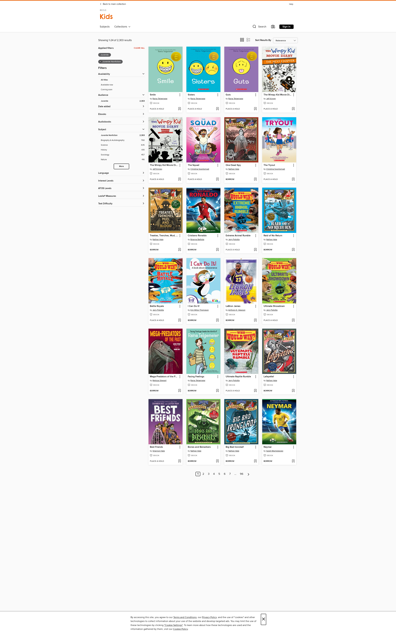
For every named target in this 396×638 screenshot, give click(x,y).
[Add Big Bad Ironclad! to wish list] (255, 461)
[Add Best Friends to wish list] (179, 461)
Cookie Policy (180, 629)
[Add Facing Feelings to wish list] (217, 391)
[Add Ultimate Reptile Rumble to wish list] (255, 391)
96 (241, 474)
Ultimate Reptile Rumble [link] (238, 376)
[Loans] (273, 27)
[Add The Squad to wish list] (217, 179)
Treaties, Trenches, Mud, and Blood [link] (164, 235)
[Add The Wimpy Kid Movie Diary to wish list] (179, 179)
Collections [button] (121, 26)
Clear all (139, 48)
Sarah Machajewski (274, 451)
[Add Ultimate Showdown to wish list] (293, 320)
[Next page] (248, 474)
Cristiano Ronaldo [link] (197, 235)
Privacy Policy (209, 617)
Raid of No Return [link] (273, 235)
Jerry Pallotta (234, 239)
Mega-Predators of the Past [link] (164, 376)
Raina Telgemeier (160, 98)
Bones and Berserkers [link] (199, 447)
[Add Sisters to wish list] (217, 109)
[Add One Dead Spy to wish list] (255, 179)
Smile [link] (153, 94)
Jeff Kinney (271, 98)
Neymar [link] (268, 447)
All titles (104, 80)
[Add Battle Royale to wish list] (179, 320)
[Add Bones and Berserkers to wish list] (217, 461)
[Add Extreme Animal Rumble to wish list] (255, 250)
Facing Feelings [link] (196, 376)
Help (291, 4)
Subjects (105, 26)
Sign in (286, 26)
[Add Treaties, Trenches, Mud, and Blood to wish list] (179, 250)
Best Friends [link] (156, 447)
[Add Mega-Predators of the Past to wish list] (179, 391)
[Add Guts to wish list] (255, 109)
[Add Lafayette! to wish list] (293, 391)
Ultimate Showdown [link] (274, 306)
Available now (107, 85)
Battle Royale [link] (157, 306)
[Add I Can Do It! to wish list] (217, 320)
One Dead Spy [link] (233, 165)
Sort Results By (263, 40)
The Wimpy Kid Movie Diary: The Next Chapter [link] (278, 94)
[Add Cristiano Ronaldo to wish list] (217, 250)
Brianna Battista (197, 239)
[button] (259, 27)
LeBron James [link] (233, 306)
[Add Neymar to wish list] (293, 461)
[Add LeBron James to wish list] (255, 320)
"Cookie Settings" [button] (173, 625)
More (121, 166)
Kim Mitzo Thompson (199, 310)
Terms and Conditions (185, 617)
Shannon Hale (159, 451)
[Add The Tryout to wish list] (293, 179)
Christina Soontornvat (199, 169)
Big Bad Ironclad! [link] (235, 447)
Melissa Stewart (159, 380)
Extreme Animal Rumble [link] (238, 235)
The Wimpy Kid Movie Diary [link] (164, 165)
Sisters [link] (191, 94)
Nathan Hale (233, 169)
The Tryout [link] (269, 165)
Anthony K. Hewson (236, 310)
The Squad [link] (193, 165)
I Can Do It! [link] (194, 306)
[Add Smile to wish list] (179, 109)
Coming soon (106, 89)
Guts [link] (228, 94)
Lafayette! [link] (269, 376)
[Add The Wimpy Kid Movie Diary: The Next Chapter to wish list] (293, 109)
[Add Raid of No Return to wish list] (293, 250)
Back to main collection (114, 4)
